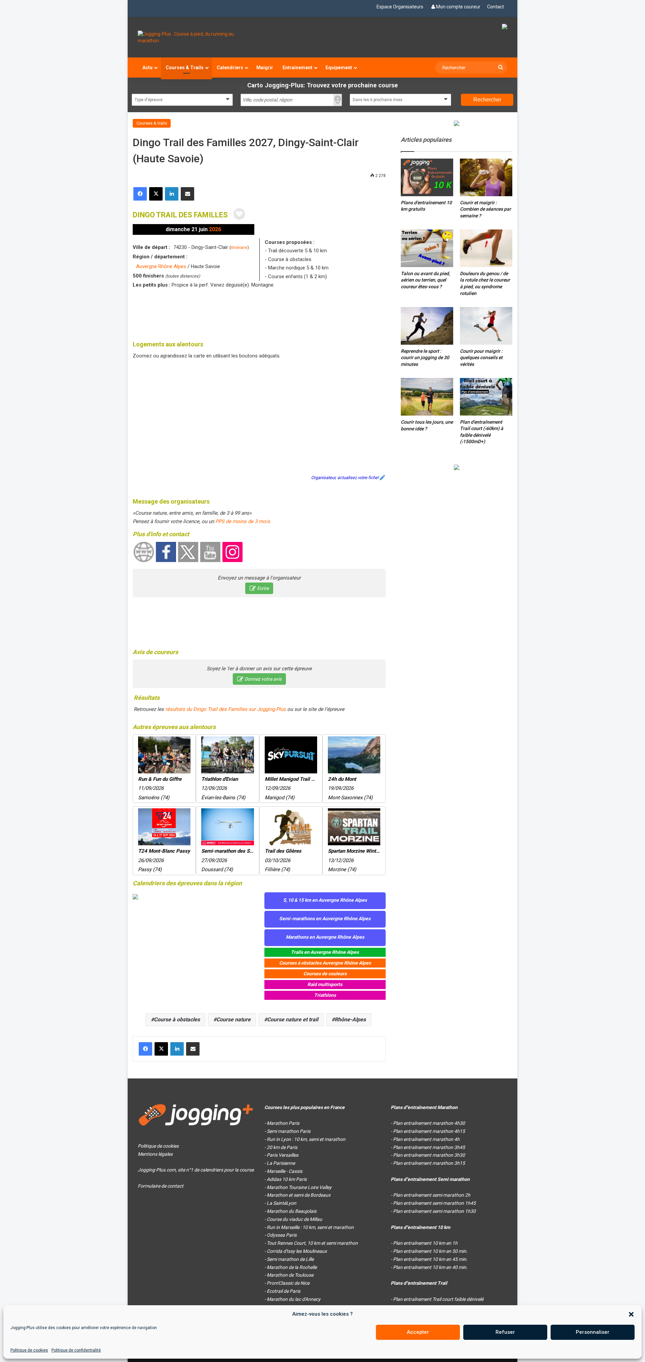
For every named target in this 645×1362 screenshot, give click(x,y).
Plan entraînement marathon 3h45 (429, 1147)
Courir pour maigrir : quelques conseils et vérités (481, 357)
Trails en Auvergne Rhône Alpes (325, 952)
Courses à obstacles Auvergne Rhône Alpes (325, 963)
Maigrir (264, 67)
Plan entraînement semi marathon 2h (431, 1195)
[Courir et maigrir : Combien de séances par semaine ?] (486, 177)
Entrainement (297, 67)
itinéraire (239, 247)
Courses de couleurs (325, 973)
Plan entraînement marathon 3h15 (429, 1163)
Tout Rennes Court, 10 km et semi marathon (312, 1243)
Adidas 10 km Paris (287, 1179)
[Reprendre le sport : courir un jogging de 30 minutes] (427, 325)
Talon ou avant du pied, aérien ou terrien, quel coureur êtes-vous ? (425, 280)
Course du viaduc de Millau (294, 1219)
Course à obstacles (177, 1019)
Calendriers (230, 67)
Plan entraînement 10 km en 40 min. (430, 1267)
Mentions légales (155, 1154)
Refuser (505, 1332)
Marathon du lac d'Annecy (293, 1299)
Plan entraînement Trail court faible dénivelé (438, 1299)
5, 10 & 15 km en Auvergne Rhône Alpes (325, 900)
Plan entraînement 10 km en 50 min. (430, 1251)
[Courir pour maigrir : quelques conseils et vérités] (486, 325)
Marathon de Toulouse (290, 1275)
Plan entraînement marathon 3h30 (429, 1155)
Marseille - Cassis (284, 1171)
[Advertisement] (259, 313)
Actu (147, 67)
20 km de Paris (282, 1147)
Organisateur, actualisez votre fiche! (345, 477)
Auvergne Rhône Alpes (161, 266)
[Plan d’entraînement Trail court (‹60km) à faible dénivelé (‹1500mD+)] (486, 396)
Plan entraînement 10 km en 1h (425, 1243)
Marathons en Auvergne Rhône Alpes (325, 937)
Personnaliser (592, 1332)
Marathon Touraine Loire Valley (299, 1187)
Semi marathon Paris (288, 1131)
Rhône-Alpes (350, 1019)
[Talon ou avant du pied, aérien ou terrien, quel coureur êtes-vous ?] (427, 248)
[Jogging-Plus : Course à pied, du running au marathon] (196, 37)
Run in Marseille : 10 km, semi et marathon (310, 1227)
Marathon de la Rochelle (292, 1267)
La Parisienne (281, 1163)
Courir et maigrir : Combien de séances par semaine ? (485, 209)
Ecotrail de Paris (283, 1291)
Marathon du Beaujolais (291, 1211)
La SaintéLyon (281, 1203)
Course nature (233, 1019)
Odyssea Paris (282, 1235)
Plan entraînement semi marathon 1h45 (434, 1203)
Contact (495, 6)
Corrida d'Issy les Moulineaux (297, 1251)
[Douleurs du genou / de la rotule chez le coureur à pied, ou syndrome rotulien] (486, 248)
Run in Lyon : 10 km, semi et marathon (306, 1139)
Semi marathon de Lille (290, 1259)
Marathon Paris (283, 1123)
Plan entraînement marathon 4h (426, 1139)
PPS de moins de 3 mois (242, 521)
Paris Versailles (282, 1155)
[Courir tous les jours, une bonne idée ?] (427, 397)
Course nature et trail (292, 1019)
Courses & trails (151, 123)
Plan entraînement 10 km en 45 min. (430, 1259)
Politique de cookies (29, 1350)
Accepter (418, 1332)
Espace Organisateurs (400, 6)
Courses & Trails (185, 67)
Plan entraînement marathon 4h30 (429, 1123)
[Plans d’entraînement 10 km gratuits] (427, 177)
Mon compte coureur (458, 6)
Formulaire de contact (160, 1186)
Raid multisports (324, 984)
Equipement (339, 67)
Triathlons (325, 995)
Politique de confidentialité (76, 1350)
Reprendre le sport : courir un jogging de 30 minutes (425, 357)
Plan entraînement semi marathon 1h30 (434, 1211)
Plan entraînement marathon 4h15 (429, 1131)
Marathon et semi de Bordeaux (299, 1195)
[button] (631, 1314)
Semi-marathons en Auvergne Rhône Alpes (325, 918)
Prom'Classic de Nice (288, 1283)
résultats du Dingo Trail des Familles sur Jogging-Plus (225, 709)
